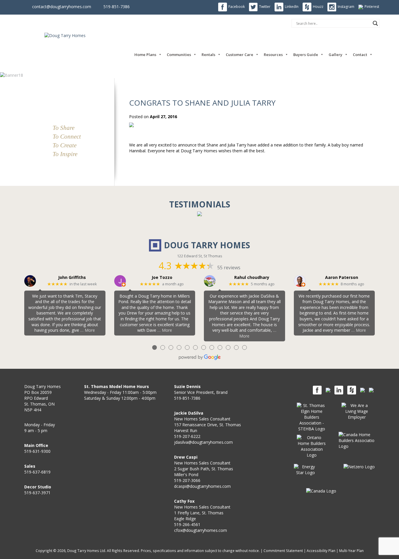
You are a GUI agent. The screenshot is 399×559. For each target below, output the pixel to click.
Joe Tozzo (162, 277)
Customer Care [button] (239, 54)
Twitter (264, 6)
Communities (179, 54)
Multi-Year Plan (351, 550)
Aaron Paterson (341, 277)
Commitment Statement (283, 550)
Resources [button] (273, 54)
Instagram (346, 6)
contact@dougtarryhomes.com (61, 6)
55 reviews (228, 267)
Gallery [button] (335, 54)
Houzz (318, 6)
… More (87, 330)
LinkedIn (292, 6)
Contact (360, 54)
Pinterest (372, 6)
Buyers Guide (305, 54)
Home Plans (145, 54)
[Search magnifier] (375, 23)
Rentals (208, 54)
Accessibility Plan (321, 550)
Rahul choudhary (251, 277)
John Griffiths (72, 277)
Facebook (236, 6)
